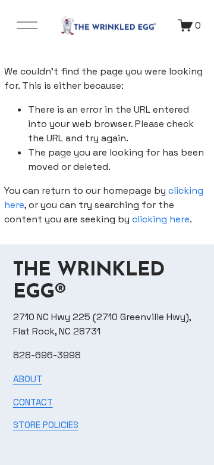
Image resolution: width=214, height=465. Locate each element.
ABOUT (27, 379)
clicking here (161, 219)
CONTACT (33, 402)
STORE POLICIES (45, 424)
